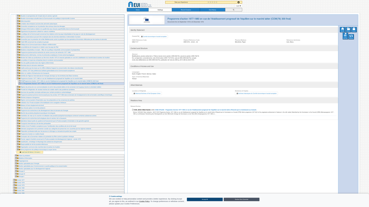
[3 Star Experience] (213, 2)
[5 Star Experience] (217, 2)
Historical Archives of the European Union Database (145, 4)
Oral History (212, 10)
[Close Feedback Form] (239, 2)
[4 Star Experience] (215, 2)
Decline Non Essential (241, 199)
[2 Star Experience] (211, 2)
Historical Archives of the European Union (148, 93)
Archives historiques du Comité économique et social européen (257, 93)
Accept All (205, 199)
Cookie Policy (144, 201)
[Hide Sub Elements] (18, 79)
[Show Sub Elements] (18, 16)
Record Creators (186, 10)
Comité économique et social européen (155, 36)
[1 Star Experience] (209, 2)
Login (238, 6)
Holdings (160, 10)
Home (138, 10)
